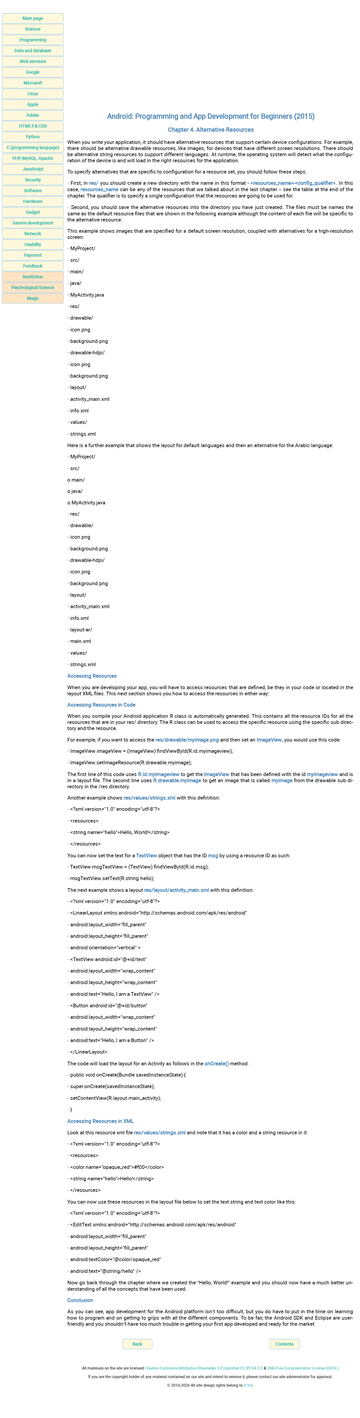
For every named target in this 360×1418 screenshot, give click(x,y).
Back (137, 1344)
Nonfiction (33, 276)
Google (33, 72)
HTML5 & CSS (33, 125)
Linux (33, 93)
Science (33, 29)
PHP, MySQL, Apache (32, 158)
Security (33, 179)
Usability (32, 244)
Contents (284, 1344)
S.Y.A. (248, 1385)
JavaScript (33, 169)
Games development (32, 222)
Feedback (32, 265)
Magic (33, 298)
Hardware (33, 201)
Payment (33, 255)
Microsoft (33, 82)
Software (33, 190)
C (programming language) (33, 147)
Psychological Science (32, 287)
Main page (33, 18)
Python (33, 136)
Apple (32, 104)
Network (32, 233)
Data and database (32, 50)
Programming (33, 39)
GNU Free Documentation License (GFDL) (303, 1368)
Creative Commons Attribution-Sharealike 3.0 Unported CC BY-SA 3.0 (204, 1368)
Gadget (33, 212)
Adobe (32, 115)
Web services (33, 61)
